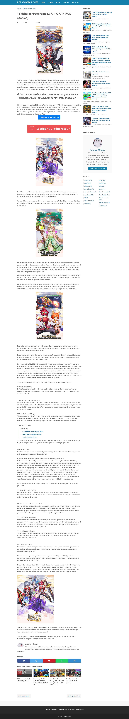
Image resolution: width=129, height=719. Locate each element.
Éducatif (103, 205)
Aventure (88, 195)
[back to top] (125, 715)
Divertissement (104, 192)
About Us (75, 2)
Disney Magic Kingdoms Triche (31, 434)
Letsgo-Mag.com (27, 2)
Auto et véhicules (90, 192)
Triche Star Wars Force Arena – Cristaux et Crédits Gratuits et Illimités (101, 120)
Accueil (48, 709)
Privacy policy (63, 709)
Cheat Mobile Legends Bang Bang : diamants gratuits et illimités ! (100, 37)
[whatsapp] (62, 661)
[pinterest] (49, 661)
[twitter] (36, 661)
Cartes (102, 183)
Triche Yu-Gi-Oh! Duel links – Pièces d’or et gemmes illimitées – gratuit (101, 49)
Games (51, 2)
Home (43, 2)
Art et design (89, 189)
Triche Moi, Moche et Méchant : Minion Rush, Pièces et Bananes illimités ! (101, 26)
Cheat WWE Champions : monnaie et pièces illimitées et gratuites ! (101, 83)
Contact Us (71, 709)
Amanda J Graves (97, 150)
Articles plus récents (24, 696)
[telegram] (74, 661)
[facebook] (23, 661)
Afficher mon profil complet (97, 168)
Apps (87, 183)
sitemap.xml (79, 709)
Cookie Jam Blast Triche (29, 437)
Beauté (87, 203)
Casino (102, 186)
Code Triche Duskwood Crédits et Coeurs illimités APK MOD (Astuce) (102, 14)
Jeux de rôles (104, 202)
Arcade (88, 186)
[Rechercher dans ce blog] (110, 2)
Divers (102, 189)
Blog (58, 2)
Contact (66, 2)
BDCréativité (89, 200)
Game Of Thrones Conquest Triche (32, 431)
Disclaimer (54, 709)
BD (86, 198)
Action (88, 180)
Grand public (104, 195)
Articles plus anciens (74, 696)
